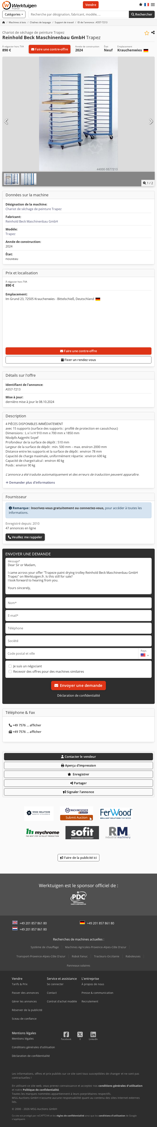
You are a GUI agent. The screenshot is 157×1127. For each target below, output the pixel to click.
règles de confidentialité (70, 1115)
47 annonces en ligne (21, 528)
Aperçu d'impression (80, 765)
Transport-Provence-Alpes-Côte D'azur (40, 956)
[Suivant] (151, 121)
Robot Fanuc (80, 956)
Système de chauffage (45, 947)
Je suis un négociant (27, 666)
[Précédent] (6, 121)
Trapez (11, 234)
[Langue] (146, 4)
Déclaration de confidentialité (78, 695)
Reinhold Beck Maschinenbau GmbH (32, 221)
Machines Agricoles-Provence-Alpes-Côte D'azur (95, 947)
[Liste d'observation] (140, 4)
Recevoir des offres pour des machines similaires (48, 671)
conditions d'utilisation (112, 1115)
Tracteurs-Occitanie (106, 956)
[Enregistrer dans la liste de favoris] (146, 33)
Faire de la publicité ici (80, 858)
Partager (80, 783)
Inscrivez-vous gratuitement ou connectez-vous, (67, 508)
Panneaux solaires (78, 965)
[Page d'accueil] (3, 22)
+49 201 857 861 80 (33, 923)
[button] (153, 4)
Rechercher (143, 14)
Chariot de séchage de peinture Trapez (34, 209)
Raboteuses (133, 956)
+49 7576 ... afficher (27, 725)
